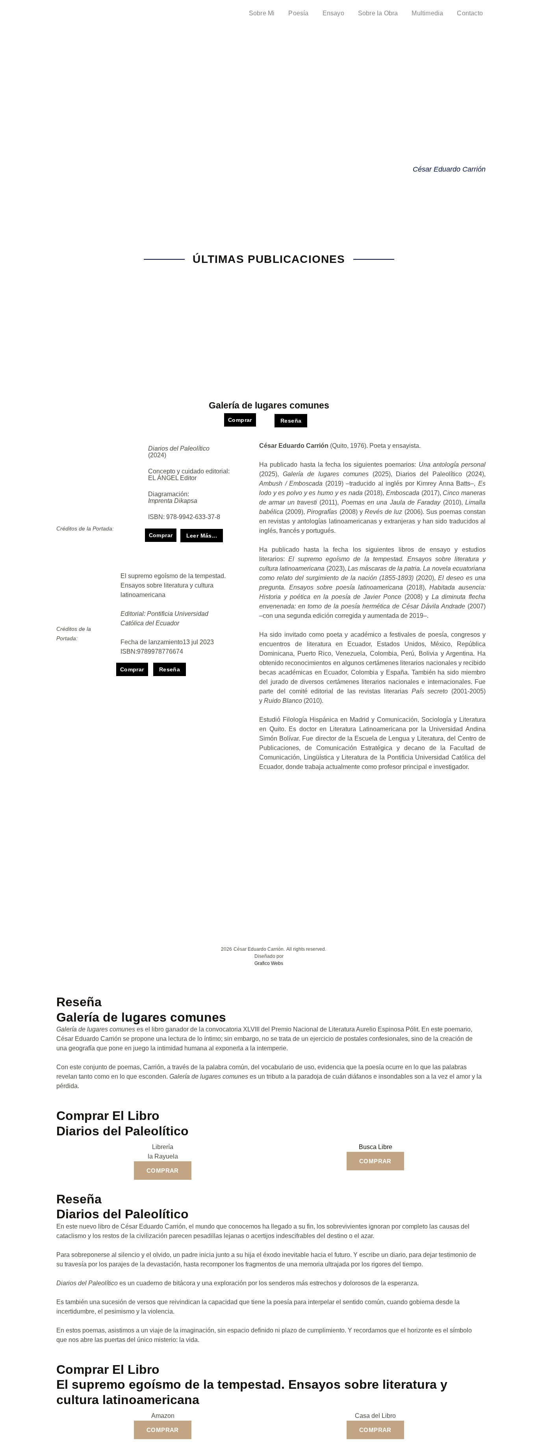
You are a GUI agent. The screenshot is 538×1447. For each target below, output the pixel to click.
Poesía (298, 13)
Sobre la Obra (378, 13)
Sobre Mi (262, 13)
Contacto (470, 13)
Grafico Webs (268, 963)
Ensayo (333, 13)
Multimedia (427, 13)
